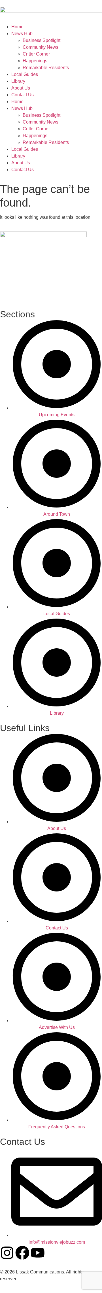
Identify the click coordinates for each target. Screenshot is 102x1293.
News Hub (22, 33)
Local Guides (24, 74)
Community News (40, 47)
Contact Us (22, 94)
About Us (20, 88)
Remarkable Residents (46, 67)
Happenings (35, 60)
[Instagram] (7, 1253)
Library (18, 81)
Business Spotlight (41, 40)
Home (17, 26)
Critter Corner (36, 54)
